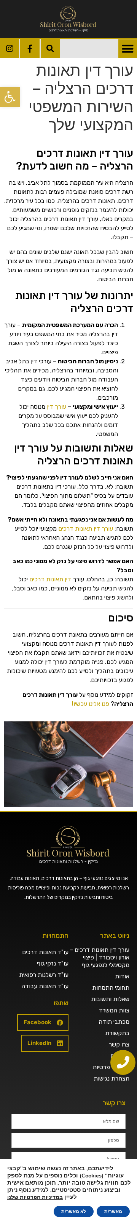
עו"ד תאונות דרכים (45, 952)
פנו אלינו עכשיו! (90, 703)
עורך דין (56, 406)
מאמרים (119, 1055)
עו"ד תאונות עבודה (44, 986)
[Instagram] (9, 48)
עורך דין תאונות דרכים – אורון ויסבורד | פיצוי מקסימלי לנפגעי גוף (99, 957)
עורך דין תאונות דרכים (85, 528)
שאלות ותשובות (110, 999)
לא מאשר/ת (73, 1211)
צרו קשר (119, 1044)
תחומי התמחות (110, 987)
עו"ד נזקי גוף (52, 963)
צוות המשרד (114, 1010)
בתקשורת (117, 1033)
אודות (122, 976)
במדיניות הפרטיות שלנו (35, 1197)
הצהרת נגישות (111, 1078)
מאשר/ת (113, 1211)
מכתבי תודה (114, 1021)
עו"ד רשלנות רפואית (43, 974)
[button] (10, 97)
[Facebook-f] (29, 48)
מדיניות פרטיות (110, 1067)
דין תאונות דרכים (50, 579)
